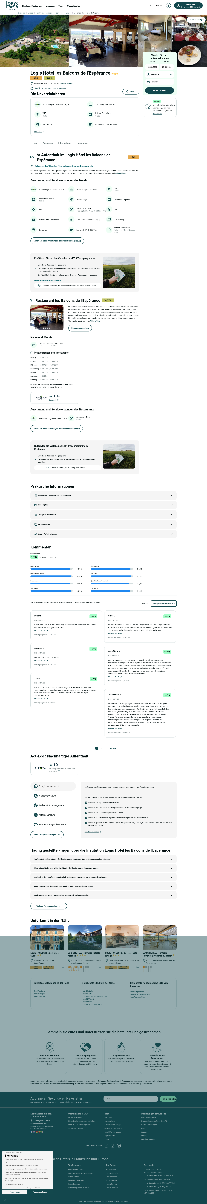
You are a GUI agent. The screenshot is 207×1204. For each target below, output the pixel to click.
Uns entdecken (73, 6)
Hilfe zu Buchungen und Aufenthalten (81, 1121)
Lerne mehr (53, 400)
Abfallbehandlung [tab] (47, 814)
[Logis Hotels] (12, 5)
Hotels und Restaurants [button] (32, 6)
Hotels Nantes (111, 1169)
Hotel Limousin (39, 996)
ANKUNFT (152, 61)
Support (144, 1132)
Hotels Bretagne (74, 1184)
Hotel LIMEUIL (87, 991)
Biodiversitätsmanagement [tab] (51, 805)
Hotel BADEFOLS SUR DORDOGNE (94, 996)
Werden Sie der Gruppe (112, 1125)
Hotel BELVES (87, 1002)
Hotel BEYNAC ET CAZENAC (92, 1004)
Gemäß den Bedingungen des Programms (47, 280)
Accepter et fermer (40, 1192)
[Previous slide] (34, 317)
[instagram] (112, 1145)
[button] (5, 1200)
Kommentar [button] (82, 143)
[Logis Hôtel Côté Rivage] (122, 936)
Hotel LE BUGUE (88, 993)
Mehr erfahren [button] (120, 173)
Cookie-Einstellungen (149, 1125)
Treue (60, 6)
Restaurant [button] (48, 143)
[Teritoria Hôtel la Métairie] (85, 938)
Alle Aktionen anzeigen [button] (92, 832)
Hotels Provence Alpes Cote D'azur (81, 1173)
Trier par (145, 603)
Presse (106, 1139)
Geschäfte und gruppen (113, 1132)
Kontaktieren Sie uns (75, 1128)
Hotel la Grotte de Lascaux (140, 994)
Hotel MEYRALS (88, 999)
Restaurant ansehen (80, 328)
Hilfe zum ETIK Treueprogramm (79, 1125)
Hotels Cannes (111, 1184)
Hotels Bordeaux (112, 1188)
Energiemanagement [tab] (49, 786)
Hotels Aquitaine (74, 1177)
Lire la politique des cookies (14, 1184)
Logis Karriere (109, 1135)
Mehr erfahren (157, 114)
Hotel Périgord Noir (137, 991)
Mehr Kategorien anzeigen (45, 834)
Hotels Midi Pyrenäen (76, 1180)
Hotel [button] (35, 143)
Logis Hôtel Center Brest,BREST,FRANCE (159, 1176)
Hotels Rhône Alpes (75, 1169)
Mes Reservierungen (74, 1117)
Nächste (111, 748)
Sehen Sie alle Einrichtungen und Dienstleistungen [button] (57, 240)
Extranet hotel (109, 1121)
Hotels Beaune (111, 1180)
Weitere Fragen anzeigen (47, 906)
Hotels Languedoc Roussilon (78, 1188)
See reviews (62, 88)
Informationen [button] (65, 143)
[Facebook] (106, 1145)
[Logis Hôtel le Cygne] (47, 938)
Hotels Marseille (112, 1173)
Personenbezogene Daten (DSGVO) (154, 1121)
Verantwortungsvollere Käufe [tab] (52, 824)
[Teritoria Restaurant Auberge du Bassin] (160, 938)
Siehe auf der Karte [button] (66, 83)
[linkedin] (119, 1145)
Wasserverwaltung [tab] (47, 795)
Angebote (50, 6)
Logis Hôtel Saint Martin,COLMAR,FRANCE (159, 1183)
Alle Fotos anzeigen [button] (196, 20)
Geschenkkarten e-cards (113, 1128)
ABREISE (166, 61)
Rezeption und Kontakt (47, 514)
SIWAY (126, 1201)
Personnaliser (15, 1192)
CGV (143, 1128)
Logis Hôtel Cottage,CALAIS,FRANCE (157, 1187)
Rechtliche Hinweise (148, 1117)
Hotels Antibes (111, 1177)
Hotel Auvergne (39, 993)
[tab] (43, 328)
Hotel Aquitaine (39, 991)
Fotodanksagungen (148, 1139)
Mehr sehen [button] (38, 132)
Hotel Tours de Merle (137, 997)
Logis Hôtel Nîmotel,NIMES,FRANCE (157, 1179)
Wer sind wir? (109, 1117)
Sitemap (144, 1135)
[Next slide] (60, 317)
